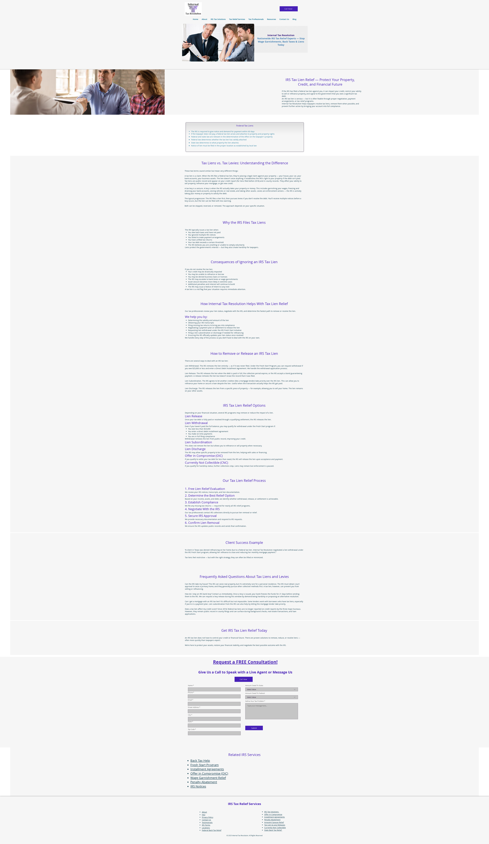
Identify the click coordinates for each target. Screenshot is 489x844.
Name (190, 685)
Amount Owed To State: (254, 685)
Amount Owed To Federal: (255, 693)
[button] (237, 19)
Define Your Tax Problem (254, 701)
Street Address (193, 707)
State (190, 721)
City (189, 715)
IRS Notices (198, 786)
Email (190, 700)
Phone (190, 692)
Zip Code (191, 729)
